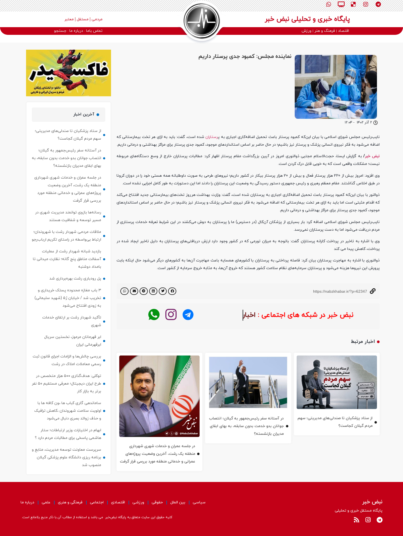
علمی (46, 502)
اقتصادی (118, 502)
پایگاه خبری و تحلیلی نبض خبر (307, 19)
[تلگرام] (187, 315)
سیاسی (199, 502)
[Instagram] (365, 4)
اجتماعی (97, 502)
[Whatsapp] (328, 4)
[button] (172, 291)
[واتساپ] (153, 315)
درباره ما (27, 502)
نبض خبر (372, 156)
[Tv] (341, 4)
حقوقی (157, 502)
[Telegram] (378, 4)
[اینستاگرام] (170, 315)
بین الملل (177, 502)
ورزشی (138, 502)
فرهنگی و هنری (70, 502)
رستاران (211, 137)
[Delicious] (353, 4)
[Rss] (356, 520)
